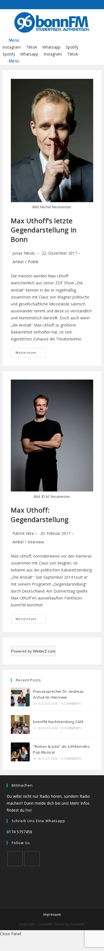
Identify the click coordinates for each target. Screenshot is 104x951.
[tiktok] (32, 858)
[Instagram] (15, 858)
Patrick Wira (23, 533)
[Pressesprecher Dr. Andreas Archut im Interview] (20, 696)
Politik (33, 261)
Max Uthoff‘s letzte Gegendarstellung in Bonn (44, 230)
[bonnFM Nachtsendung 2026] (20, 724)
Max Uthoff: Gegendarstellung (40, 514)
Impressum (52, 914)
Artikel (18, 261)
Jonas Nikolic (23, 253)
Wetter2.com (44, 651)
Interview (36, 541)
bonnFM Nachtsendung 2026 (58, 721)
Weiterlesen (31, 353)
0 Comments (71, 704)
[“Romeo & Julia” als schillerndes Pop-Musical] (20, 751)
